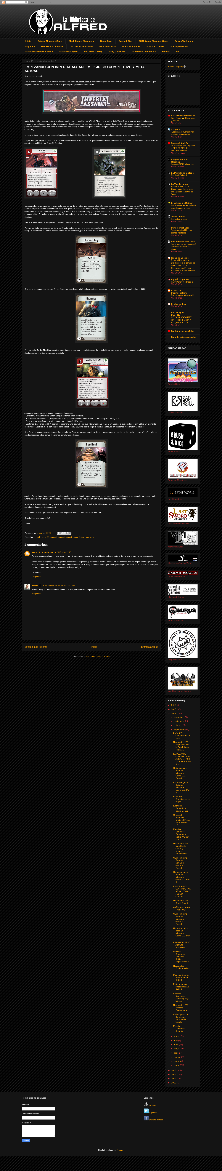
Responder (36, 577)
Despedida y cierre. (179, 219)
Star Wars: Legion (68, 51)
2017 (174, 713)
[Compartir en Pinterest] (69, 533)
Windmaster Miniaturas (144, 51)
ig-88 (47, 537)
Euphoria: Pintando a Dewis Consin (180, 808)
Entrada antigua (149, 647)
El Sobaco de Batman (182, 203)
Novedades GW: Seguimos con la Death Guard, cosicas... (182, 746)
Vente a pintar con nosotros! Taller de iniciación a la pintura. (183, 246)
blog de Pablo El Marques (179, 160)
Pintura (166, 51)
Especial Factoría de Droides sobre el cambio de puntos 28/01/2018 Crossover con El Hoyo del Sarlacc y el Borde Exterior (183, 265)
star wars (90, 537)
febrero (177, 1061)
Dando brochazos (180, 228)
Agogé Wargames (180, 279)
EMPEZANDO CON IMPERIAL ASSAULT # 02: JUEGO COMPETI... (181, 891)
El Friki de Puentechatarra (179, 291)
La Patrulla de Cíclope (182, 173)
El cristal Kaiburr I (179, 175)
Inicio (28, 41)
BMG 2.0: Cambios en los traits (181, 735)
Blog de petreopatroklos (183, 337)
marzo (177, 1057)
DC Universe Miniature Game (153, 41)
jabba (75, 537)
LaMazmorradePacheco (183, 115)
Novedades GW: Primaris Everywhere (181, 1007)
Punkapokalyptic (179, 46)
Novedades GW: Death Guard (181, 901)
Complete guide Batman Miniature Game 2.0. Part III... (181, 787)
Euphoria (30, 46)
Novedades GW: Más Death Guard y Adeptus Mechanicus (181, 848)
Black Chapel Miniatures (81, 41)
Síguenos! (153, 1113)
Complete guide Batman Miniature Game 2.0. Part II (181, 877)
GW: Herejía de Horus (52, 46)
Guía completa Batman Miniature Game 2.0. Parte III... (180, 773)
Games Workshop (184, 41)
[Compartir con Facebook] (67, 533)
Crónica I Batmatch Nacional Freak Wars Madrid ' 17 (181, 820)
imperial (53, 537)
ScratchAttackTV (179, 143)
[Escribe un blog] (61, 533)
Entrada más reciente (35, 647)
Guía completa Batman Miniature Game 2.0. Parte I (180, 919)
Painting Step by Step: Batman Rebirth (181, 977)
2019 (174, 705)
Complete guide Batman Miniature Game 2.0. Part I (181, 933)
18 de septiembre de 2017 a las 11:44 (58, 586)
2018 (174, 709)
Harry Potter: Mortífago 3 (182, 282)
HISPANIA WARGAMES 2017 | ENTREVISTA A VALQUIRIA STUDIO (182, 320)
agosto (177, 1036)
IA (42, 537)
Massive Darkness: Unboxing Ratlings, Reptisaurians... (181, 956)
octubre (178, 725)
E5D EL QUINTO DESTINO (179, 313)
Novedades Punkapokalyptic (181, 968)
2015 (174, 1074)
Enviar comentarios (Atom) (97, 656)
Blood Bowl (106, 41)
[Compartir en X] (64, 533)
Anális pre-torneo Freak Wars (181, 908)
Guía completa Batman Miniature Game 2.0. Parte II (180, 863)
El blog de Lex (178, 304)
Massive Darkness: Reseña (179, 1028)
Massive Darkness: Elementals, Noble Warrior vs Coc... (181, 834)
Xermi (34, 552)
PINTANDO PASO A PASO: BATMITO (181, 945)
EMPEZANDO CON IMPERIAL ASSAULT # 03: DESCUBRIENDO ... (182, 759)
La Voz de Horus (179, 184)
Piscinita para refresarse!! (182, 295)
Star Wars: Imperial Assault (39, 51)
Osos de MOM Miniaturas (182, 164)
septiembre (179, 729)
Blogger (120, 1150)
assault (37, 537)
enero (177, 1065)
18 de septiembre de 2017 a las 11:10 (54, 552)
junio (176, 1044)
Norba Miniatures (131, 46)
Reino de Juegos (180, 258)
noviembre (179, 721)
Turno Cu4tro (178, 216)
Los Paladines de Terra (183, 241)
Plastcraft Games (155, 46)
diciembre (179, 717)
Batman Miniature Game (50, 41)
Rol (178, 51)
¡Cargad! (175, 129)
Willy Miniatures (117, 51)
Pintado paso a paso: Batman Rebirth (181, 986)
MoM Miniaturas (107, 46)
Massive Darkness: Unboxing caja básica (181, 997)
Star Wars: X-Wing (93, 51)
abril (176, 1053)
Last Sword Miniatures (81, 46)
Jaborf (81, 537)
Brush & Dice (125, 41)
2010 (174, 1082)
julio (176, 1040)
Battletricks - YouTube (182, 331)
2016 (174, 1070)
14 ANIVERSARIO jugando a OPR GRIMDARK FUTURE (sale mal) (183, 148)
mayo (177, 1048)
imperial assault (65, 537)
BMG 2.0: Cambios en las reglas (181, 799)
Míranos (152, 1105)
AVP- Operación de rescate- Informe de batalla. (180, 1018)
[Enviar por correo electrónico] (58, 533)
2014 (174, 1078)
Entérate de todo (156, 1120)
